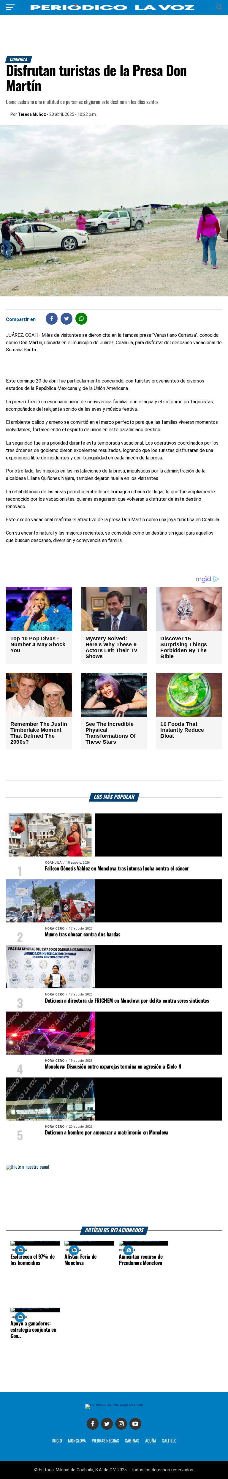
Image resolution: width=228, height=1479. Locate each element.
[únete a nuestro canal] (114, 1196)
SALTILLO (169, 1441)
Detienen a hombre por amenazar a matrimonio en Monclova (106, 1133)
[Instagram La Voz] (121, 1424)
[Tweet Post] (66, 318)
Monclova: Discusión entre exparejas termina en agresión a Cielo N (113, 1067)
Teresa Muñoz (32, 114)
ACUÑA (150, 1441)
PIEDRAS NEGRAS (105, 1441)
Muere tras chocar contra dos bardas (82, 935)
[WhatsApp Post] (81, 318)
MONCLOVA (77, 1441)
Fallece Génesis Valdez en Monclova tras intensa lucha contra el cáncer (117, 869)
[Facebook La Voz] (93, 1424)
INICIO (57, 1441)
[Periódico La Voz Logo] (114, 10)
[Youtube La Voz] (135, 1424)
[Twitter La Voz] (107, 1424)
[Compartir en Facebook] (51, 318)
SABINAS (132, 1441)
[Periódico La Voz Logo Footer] (114, 1404)
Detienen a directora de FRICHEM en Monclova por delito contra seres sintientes (127, 1001)
